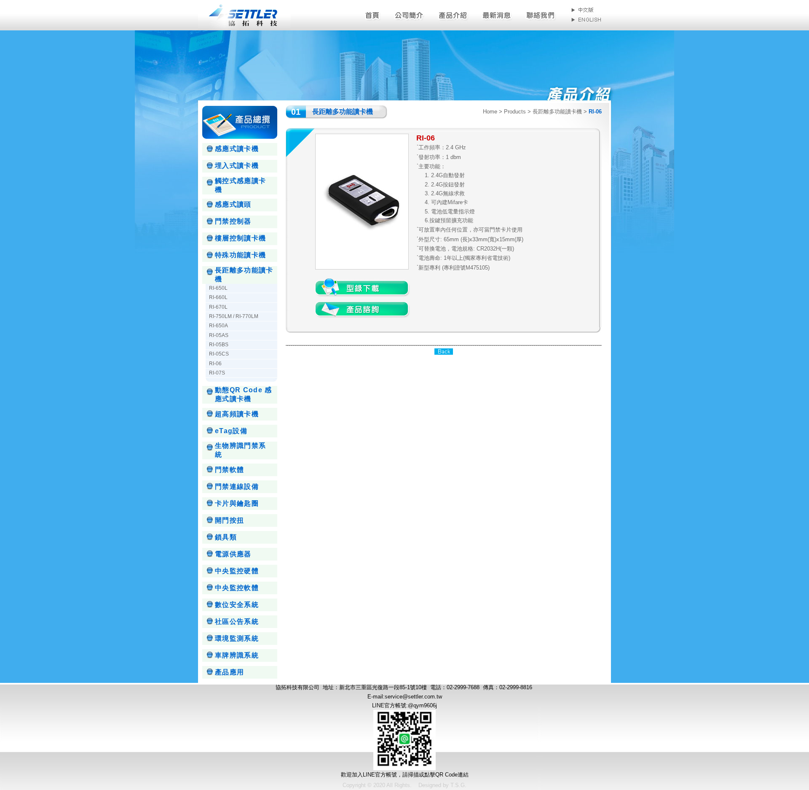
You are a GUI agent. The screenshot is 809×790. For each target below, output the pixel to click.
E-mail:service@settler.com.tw (404, 696)
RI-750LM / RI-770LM (233, 316)
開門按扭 (229, 520)
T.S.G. (458, 785)
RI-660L (218, 297)
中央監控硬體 (237, 570)
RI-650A (218, 326)
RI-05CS (219, 354)
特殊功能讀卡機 (240, 255)
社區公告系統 (237, 621)
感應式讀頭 (233, 204)
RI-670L (218, 307)
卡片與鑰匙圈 (237, 503)
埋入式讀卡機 (237, 165)
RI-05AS (218, 335)
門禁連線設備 (237, 486)
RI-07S (217, 373)
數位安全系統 (237, 604)
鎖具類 (226, 537)
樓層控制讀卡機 (240, 238)
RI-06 (215, 364)
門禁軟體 (229, 469)
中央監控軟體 (237, 587)
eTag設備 (231, 430)
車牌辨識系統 (237, 655)
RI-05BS (218, 345)
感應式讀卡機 (237, 148)
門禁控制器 (233, 221)
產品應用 (229, 672)
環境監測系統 (237, 638)
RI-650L (218, 288)
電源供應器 (233, 554)
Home (490, 111)
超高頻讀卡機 (237, 414)
